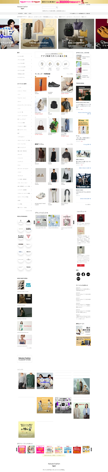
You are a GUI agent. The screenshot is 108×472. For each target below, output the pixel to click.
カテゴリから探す (21, 70)
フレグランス (20, 175)
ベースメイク (20, 158)
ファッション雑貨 (21, 122)
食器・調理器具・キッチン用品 (24, 186)
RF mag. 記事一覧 (87, 144)
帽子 (18, 133)
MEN (25, 13)
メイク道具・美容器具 (22, 179)
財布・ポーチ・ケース (22, 129)
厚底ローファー (62, 16)
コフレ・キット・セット (22, 182)
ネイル (19, 165)
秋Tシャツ (31, 16)
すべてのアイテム (21, 77)
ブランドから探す (21, 59)
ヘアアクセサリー (21, 136)
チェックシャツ (77, 16)
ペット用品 (20, 204)
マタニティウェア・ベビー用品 (24, 140)
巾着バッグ (84, 16)
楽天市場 (88, 4)
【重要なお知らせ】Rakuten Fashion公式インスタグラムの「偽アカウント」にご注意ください (83, 317)
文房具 (19, 200)
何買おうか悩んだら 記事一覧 (85, 168)
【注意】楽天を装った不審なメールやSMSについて (54, 467)
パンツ (19, 94)
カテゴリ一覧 (29, 210)
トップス (19, 87)
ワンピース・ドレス (22, 98)
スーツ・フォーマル (22, 143)
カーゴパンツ (69, 16)
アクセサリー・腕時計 (22, 126)
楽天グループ (81, 4)
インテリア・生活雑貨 (22, 189)
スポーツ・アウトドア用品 (23, 196)
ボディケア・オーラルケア (23, 168)
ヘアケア (19, 172)
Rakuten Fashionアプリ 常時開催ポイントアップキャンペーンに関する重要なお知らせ (83, 306)
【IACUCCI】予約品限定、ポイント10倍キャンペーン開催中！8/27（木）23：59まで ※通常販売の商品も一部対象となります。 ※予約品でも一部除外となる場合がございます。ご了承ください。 (83, 240)
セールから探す (21, 56)
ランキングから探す (22, 66)
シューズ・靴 (20, 112)
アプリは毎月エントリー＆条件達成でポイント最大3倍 (80, 13)
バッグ (19, 108)
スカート (19, 101)
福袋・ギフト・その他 (22, 207)
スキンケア (20, 154)
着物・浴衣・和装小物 (22, 151)
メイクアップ (20, 161)
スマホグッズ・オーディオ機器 (24, 193)
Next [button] (90, 33)
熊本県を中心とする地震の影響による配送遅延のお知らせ (54, 10)
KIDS (30, 13)
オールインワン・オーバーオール (24, 105)
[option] (35, 34)
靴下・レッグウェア (22, 119)
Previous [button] (17, 33)
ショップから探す (21, 63)
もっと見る (29, 347)
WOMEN (20, 13)
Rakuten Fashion (28, 7)
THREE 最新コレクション (48, 16)
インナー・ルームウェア (22, 115)
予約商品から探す (21, 73)
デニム (56, 16)
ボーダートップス (37, 16)
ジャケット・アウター (22, 90)
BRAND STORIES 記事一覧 (85, 198)
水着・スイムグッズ (22, 147)
